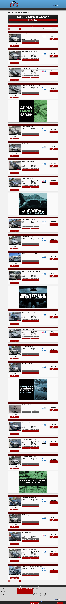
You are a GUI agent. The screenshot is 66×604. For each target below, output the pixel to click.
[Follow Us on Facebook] (53, 5)
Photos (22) (24, 58)
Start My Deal (30, 42)
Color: (22, 38)
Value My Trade (35, 41)
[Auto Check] (44, 36)
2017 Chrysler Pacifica (28, 346)
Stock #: (22, 70)
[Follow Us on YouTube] (57, 5)
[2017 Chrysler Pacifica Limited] (14, 350)
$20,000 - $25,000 (21, 592)
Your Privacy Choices (38, 601)
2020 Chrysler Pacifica (29, 363)
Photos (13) (24, 261)
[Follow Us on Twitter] (55, 5)
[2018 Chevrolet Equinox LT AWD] (14, 223)
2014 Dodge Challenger (30, 405)
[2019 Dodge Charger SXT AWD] (14, 443)
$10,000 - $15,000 (21, 590)
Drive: (22, 39)
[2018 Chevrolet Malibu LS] (14, 240)
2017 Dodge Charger (28, 422)
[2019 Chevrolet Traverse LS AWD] (14, 316)
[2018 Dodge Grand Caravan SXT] (14, 501)
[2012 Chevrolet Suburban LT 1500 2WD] (14, 275)
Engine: (32, 54)
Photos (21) (24, 41)
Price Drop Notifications (14, 45)
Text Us (53, 39)
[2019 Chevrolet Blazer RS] (14, 165)
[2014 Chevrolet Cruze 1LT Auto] (14, 182)
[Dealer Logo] (14, 4)
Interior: (22, 54)
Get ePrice (53, 407)
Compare (15, 43)
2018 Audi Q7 (29, 51)
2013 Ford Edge (27, 515)
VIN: (31, 70)
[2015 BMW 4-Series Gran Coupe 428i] (14, 89)
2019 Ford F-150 (31, 566)
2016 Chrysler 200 (27, 329)
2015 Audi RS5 (30, 68)
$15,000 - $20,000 (29, 590)
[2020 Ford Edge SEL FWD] (14, 536)
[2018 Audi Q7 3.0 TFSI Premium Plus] (14, 55)
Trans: (32, 38)
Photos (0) (24, 412)
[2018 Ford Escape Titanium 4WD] (14, 553)
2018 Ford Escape (28, 549)
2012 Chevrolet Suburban (30, 271)
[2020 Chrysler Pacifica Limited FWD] (14, 367)
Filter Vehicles (33, 26)
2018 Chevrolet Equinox (29, 219)
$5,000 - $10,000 (29, 588)
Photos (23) (24, 463)
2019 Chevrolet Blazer (27, 161)
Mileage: (32, 39)
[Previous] (9, 29)
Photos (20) (24, 92)
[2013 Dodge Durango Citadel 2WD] (14, 460)
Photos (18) (24, 75)
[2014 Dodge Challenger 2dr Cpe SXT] (14, 408)
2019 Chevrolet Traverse (29, 312)
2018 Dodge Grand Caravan (29, 497)
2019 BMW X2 (31, 126)
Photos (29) (24, 353)
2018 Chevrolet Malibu (27, 236)
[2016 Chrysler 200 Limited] (14, 333)
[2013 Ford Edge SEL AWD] (14, 518)
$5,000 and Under (21, 588)
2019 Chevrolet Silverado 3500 (31, 254)
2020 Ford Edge (27, 532)
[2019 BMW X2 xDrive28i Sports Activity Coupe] (14, 130)
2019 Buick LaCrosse (30, 144)
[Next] (20, 29)
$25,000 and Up (28, 592)
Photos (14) (24, 226)
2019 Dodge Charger (28, 439)
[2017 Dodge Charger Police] (14, 426)
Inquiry (29, 41)
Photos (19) (24, 446)
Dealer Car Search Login (26, 601)
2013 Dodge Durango (29, 456)
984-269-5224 (55, 4)
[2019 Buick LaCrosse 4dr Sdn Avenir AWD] (14, 147)
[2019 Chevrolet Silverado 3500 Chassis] (14, 257)
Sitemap (34, 601)
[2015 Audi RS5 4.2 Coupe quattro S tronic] (14, 72)
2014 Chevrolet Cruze (28, 178)
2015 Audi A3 (30, 34)
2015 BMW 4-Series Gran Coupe (30, 85)
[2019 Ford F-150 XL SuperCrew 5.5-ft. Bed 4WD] (14, 570)
